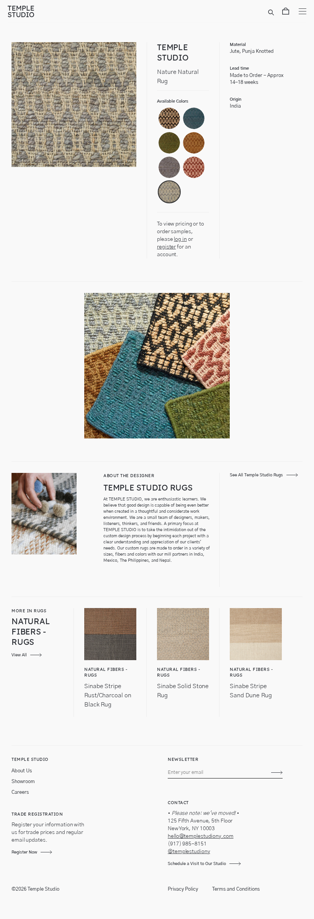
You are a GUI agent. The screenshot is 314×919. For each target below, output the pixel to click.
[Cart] (285, 13)
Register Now (24, 852)
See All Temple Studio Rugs (256, 475)
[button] (169, 118)
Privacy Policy (183, 889)
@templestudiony (189, 851)
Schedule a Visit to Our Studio (197, 864)
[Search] (272, 13)
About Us (21, 771)
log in (180, 239)
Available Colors (172, 101)
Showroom (23, 781)
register (166, 247)
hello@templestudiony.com (201, 836)
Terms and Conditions (236, 889)
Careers (20, 792)
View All (19, 655)
